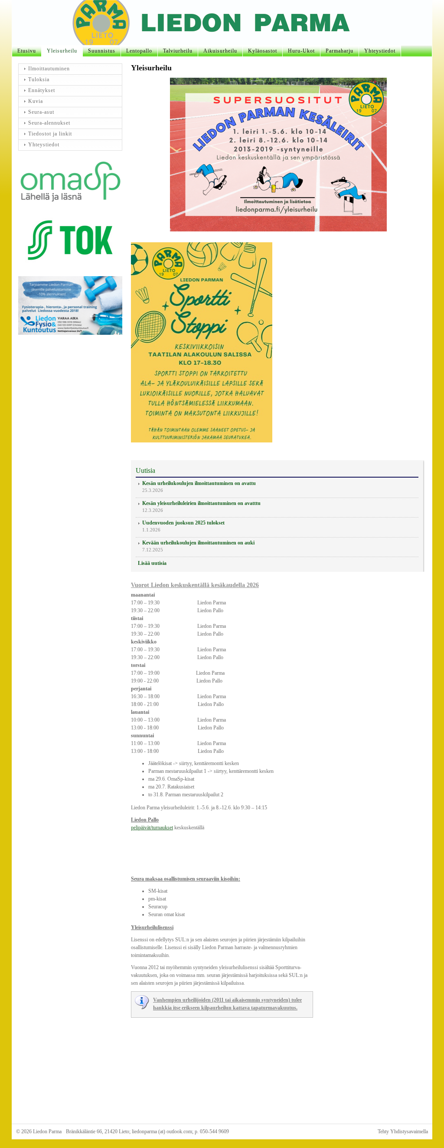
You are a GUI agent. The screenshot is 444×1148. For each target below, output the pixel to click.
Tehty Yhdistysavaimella (403, 1131)
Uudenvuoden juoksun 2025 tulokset (183, 523)
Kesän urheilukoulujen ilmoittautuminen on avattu (199, 483)
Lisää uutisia (152, 563)
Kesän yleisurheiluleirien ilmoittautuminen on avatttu (201, 503)
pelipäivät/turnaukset (152, 828)
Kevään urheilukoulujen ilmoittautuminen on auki (198, 543)
